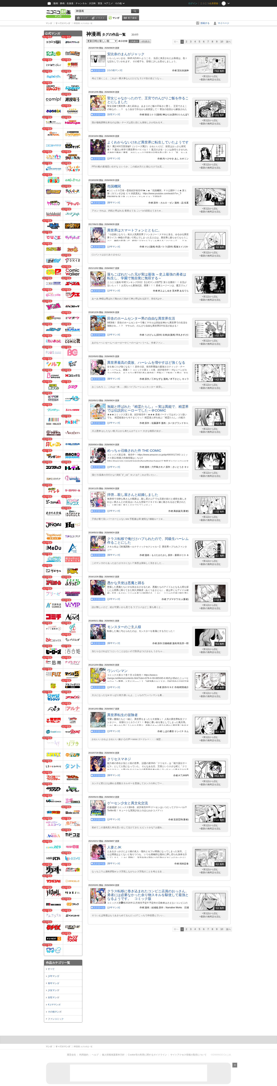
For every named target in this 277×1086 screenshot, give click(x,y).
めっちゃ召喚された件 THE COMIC (134, 450)
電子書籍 (132, 18)
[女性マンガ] (113, 114)
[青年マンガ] (113, 202)
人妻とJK (114, 847)
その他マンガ (54, 1011)
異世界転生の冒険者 (122, 715)
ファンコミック (56, 1019)
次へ (228, 41)
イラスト (100, 18)
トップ (83, 18)
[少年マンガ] (113, 158)
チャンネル (81, 3)
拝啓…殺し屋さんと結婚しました (132, 495)
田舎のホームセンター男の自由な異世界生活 (141, 318)
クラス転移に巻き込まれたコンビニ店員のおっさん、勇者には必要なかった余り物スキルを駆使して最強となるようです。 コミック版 (148, 895)
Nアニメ (108, 3)
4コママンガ (54, 1004)
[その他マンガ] (114, 70)
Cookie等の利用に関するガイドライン (147, 1054)
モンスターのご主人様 (124, 627)
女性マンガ (53, 997)
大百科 (92, 3)
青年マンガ (53, 983)
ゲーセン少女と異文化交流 (127, 803)
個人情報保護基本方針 (113, 1054)
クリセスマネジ (119, 759)
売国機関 (114, 186)
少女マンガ (53, 990)
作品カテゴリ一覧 (58, 962)
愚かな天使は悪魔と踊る (126, 583)
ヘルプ (95, 1054)
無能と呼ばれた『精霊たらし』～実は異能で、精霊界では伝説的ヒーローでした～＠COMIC (148, 408)
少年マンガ (53, 976)
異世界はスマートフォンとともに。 (134, 230)
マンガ (115, 18)
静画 (62, 3)
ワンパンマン (117, 671)
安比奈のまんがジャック (126, 54)
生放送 (70, 3)
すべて (51, 969)
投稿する (205, 23)
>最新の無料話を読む (210, 79)
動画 (56, 3)
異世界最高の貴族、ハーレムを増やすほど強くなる (146, 362)
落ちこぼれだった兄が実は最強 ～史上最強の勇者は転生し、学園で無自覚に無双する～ (146, 276)
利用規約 (83, 1054)
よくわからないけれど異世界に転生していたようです (148, 142)
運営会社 (71, 1054)
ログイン (192, 3)
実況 (100, 3)
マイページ (223, 23)
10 (221, 41)
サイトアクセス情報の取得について (188, 1054)
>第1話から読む (210, 76)
